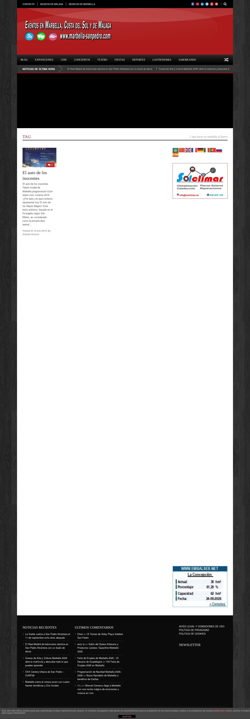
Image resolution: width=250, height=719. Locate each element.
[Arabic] (176, 149)
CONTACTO (29, 4)
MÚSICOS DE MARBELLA (82, 4)
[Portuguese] (213, 149)
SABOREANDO (187, 59)
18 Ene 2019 (40, 230)
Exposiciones (44, 59)
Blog (24, 59)
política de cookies (223, 710)
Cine (64, 59)
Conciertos (82, 59)
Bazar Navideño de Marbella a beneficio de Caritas (97, 677)
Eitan (80, 634)
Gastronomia (161, 59)
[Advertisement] (125, 100)
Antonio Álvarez (31, 234)
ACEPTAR (126, 717)
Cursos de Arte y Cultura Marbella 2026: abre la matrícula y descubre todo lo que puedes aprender (195, 68)
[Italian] (207, 149)
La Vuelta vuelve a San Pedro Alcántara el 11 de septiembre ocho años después (47, 635)
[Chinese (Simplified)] (182, 149)
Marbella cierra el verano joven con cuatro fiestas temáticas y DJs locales (47, 683)
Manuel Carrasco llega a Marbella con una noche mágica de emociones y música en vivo (99, 689)
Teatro (102, 59)
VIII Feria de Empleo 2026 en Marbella (98, 663)
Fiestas (120, 59)
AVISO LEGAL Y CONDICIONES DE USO (201, 626)
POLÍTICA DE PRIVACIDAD (194, 630)
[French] (194, 149)
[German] (200, 149)
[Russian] (219, 149)
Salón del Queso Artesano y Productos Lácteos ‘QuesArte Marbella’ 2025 (98, 647)
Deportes (138, 59)
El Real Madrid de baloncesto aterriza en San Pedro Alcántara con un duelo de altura (97, 68)
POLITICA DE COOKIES (192, 633)
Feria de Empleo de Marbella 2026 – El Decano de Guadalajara (98, 659)
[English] (188, 149)
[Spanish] (176, 154)
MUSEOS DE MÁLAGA (51, 4)
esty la (81, 644)
